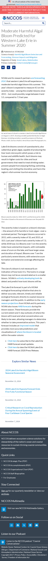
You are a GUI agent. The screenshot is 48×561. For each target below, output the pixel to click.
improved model (27, 325)
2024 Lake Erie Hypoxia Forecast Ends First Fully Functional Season (22, 390)
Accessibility (31, 555)
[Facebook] (18, 525)
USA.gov (4, 550)
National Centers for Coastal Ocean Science (30, 547)
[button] (43, 18)
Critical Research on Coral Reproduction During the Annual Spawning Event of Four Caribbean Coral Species (23, 410)
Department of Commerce (19, 550)
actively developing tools (28, 278)
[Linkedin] (30, 525)
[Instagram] (11, 525)
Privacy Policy (20, 555)
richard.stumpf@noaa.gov (27, 63)
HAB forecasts (24, 306)
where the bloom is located (29, 332)
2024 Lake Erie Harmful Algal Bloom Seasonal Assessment (21, 371)
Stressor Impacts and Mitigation (24, 57)
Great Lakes (22, 60)
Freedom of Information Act (18, 557)
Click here (12, 341)
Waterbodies (32, 60)
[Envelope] (37, 525)
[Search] (43, 23)
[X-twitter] (24, 525)
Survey (4, 557)
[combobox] (22, 23)
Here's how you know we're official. (29, 4)
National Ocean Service (33, 552)
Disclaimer (42, 555)
